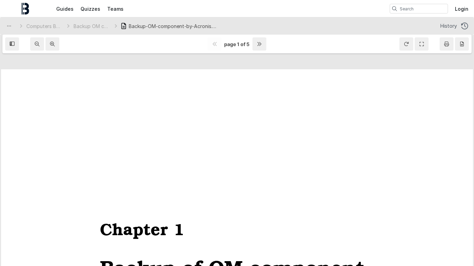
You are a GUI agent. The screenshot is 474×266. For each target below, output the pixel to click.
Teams (115, 9)
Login (461, 9)
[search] (394, 8)
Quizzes (90, 9)
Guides (65, 9)
